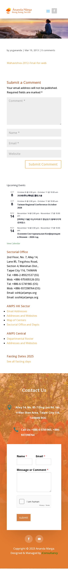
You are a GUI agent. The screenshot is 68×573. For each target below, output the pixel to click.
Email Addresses (17, 311)
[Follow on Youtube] (61, 10)
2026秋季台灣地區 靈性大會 (29, 195)
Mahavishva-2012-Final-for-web (26, 63)
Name (22, 456)
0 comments (48, 50)
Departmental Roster (20, 338)
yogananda (16, 50)
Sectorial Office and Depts (23, 324)
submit (23, 517)
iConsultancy (50, 553)
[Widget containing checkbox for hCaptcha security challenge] (34, 501)
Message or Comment (32, 470)
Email (40, 456)
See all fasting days (19, 361)
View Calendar (13, 243)
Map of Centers (16, 320)
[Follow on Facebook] (54, 10)
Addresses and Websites (22, 315)
